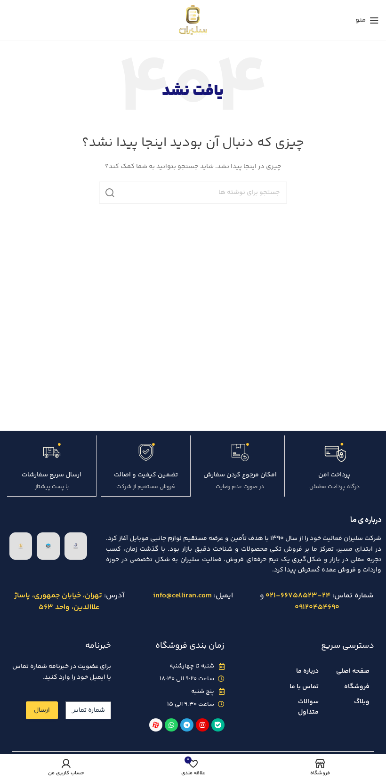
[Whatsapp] (171, 725)
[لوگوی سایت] (192, 19)
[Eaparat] (155, 725)
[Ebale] (218, 725)
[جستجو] (110, 192)
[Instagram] (202, 725)
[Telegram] (186, 725)
